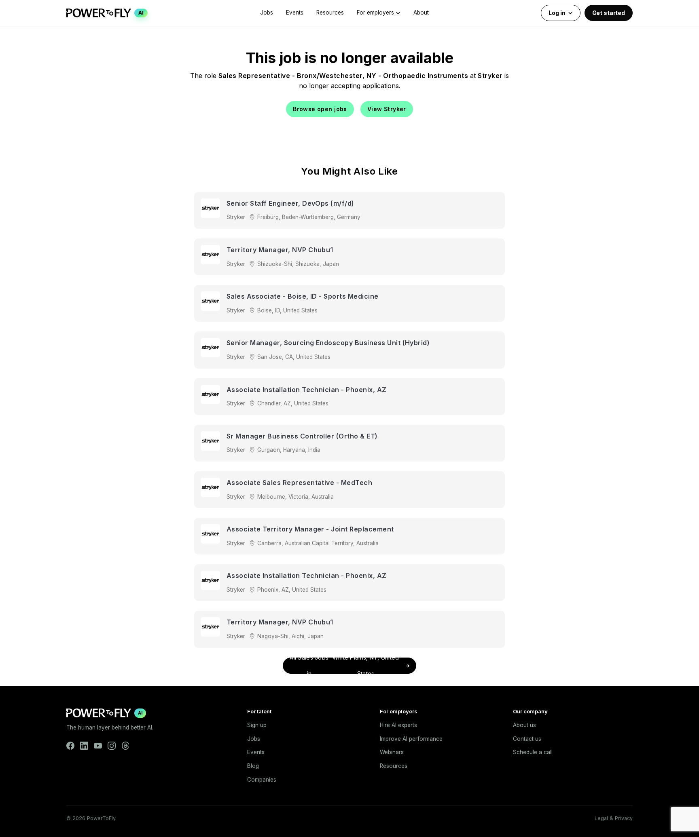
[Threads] (125, 746)
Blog (253, 766)
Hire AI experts (398, 725)
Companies (261, 779)
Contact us (527, 739)
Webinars (392, 752)
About (421, 12)
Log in (557, 12)
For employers (375, 12)
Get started (608, 12)
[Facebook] (70, 746)
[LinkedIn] (84, 746)
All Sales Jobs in (344, 666)
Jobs (266, 12)
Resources (330, 12)
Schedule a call (533, 752)
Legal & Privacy (614, 818)
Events (294, 12)
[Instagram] (112, 746)
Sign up (257, 725)
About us (524, 725)
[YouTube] (98, 746)
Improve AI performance (411, 739)
